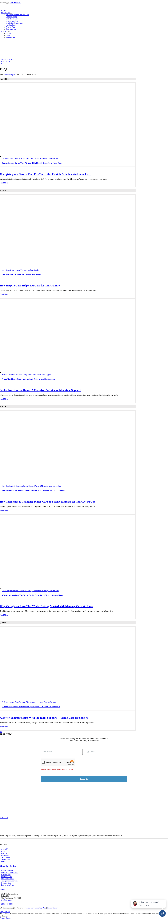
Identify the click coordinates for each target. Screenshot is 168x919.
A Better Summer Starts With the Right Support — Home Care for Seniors (29, 702)
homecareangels (9, 75)
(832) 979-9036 (15, 3)
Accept (3, 918)
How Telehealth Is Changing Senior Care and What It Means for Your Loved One (31, 486)
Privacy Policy (52, 908)
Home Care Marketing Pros (36, 908)
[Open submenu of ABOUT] (9, 31)
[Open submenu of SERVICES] (11, 13)
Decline (8, 918)
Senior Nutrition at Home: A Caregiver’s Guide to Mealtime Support (26, 374)
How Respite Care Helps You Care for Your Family (20, 270)
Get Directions (6, 900)
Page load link (5, 912)
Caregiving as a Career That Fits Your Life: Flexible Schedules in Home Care (30, 158)
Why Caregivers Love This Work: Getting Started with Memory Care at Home (30, 591)
